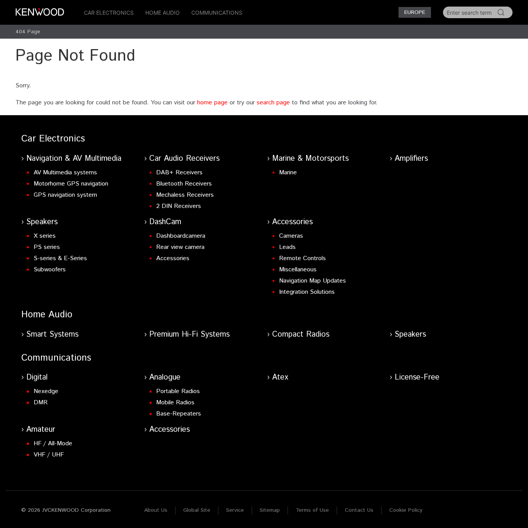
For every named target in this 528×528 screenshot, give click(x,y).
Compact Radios (300, 334)
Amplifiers (411, 158)
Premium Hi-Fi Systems (189, 334)
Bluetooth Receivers (184, 183)
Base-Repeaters (178, 413)
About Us (155, 510)
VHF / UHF (49, 454)
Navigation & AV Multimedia (73, 158)
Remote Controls (302, 258)
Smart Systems (52, 334)
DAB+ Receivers (179, 172)
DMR (41, 402)
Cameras (291, 236)
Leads (287, 247)
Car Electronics (109, 12)
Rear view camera (180, 247)
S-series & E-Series (60, 258)
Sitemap (270, 510)
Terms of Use (312, 510)
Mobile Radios (175, 402)
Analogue (165, 377)
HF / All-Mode (53, 443)
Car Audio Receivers (184, 158)
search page (273, 102)
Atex (280, 377)
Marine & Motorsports (310, 158)
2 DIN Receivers (178, 206)
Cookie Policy (405, 510)
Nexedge (46, 391)
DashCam (165, 222)
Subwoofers (50, 269)
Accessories (172, 258)
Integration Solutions (307, 292)
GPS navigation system (65, 195)
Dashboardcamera (180, 236)
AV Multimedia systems (65, 172)
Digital (37, 377)
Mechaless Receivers (185, 195)
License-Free (417, 377)
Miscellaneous (298, 269)
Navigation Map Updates (312, 280)
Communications (216, 12)
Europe (414, 12)
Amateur (40, 429)
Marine (288, 172)
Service (235, 510)
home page (212, 102)
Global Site (196, 510)
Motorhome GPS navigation (71, 183)
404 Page (27, 32)
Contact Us (359, 510)
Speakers (42, 222)
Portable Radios (178, 391)
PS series (47, 247)
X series (45, 236)
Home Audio (162, 12)
